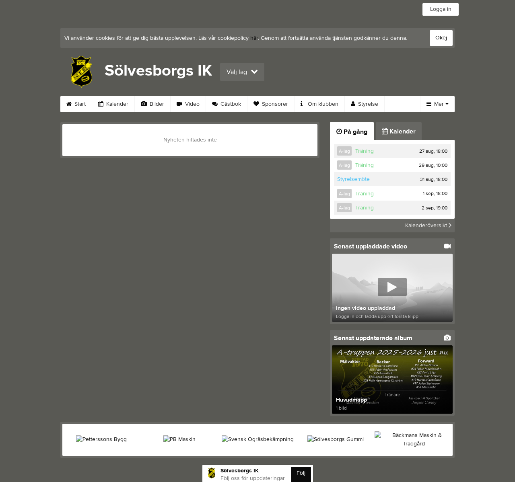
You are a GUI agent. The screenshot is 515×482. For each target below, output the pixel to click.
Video (191, 104)
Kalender (116, 104)
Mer (439, 104)
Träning (364, 151)
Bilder (156, 104)
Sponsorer (274, 104)
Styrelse (367, 104)
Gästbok (230, 104)
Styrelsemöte (353, 179)
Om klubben (322, 104)
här (254, 38)
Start (79, 104)
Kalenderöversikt (427, 225)
